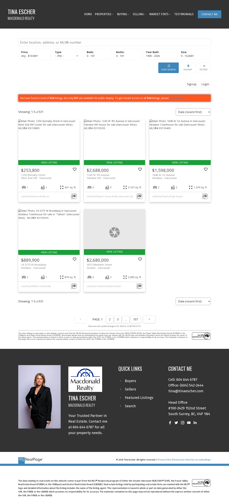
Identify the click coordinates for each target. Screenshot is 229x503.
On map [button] (187, 69)
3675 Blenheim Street (99, 266)
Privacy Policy (164, 459)
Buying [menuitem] (122, 14)
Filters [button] (204, 69)
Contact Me (209, 14)
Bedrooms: (91, 56)
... (126, 319)
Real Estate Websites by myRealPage (192, 459)
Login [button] (205, 84)
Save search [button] (168, 69)
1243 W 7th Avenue (101, 176)
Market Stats (159, 14)
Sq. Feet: (187, 56)
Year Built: (153, 56)
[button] (209, 14)
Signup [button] (191, 84)
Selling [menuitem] (138, 14)
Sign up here (176, 98)
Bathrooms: (120, 56)
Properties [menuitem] (103, 14)
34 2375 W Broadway (33, 266)
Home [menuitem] (88, 14)
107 (135, 319)
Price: (29, 56)
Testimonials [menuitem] (184, 14)
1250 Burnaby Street (36, 176)
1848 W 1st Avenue (164, 176)
